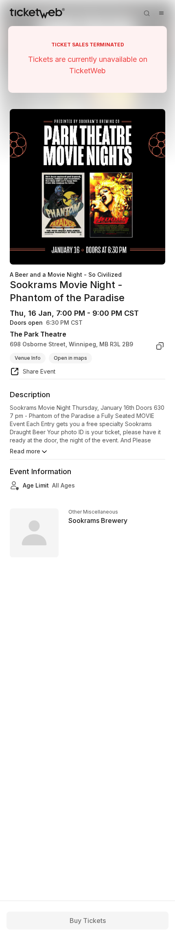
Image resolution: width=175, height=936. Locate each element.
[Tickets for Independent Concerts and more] (37, 13)
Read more (25, 451)
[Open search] (146, 13)
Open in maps (70, 358)
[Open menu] (161, 13)
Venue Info (28, 358)
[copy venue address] (160, 346)
